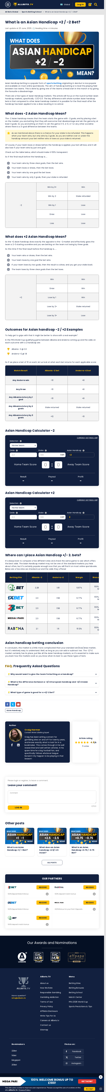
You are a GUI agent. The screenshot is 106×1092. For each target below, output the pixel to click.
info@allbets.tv (19, 998)
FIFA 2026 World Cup (78, 1002)
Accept (89, 1089)
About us (44, 983)
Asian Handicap (14, 710)
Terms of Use (46, 1002)
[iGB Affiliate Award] (22, 957)
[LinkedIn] (18, 745)
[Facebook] (7, 704)
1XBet (14, 1055)
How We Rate (46, 988)
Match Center (75, 997)
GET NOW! (87, 1081)
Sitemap (44, 1029)
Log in (80, 4)
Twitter (78, 1057)
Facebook (76, 1051)
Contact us (45, 1025)
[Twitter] (13, 704)
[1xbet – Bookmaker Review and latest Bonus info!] (47, 909)
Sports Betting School (32, 12)
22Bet (14, 1050)
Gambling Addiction (49, 997)
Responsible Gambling (50, 992)
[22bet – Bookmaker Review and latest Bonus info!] (47, 894)
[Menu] (8, 4)
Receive (43, 887)
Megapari (16, 1060)
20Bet (14, 1064)
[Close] (101, 1077)
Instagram (76, 1063)
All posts (51, 863)
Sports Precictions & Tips (80, 1006)
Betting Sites (75, 983)
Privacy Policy (46, 1006)
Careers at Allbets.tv (49, 1020)
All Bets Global (11, 12)
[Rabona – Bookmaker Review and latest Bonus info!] (94, 894)
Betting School (75, 992)
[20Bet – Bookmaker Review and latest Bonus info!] (47, 924)
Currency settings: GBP (87, 438)
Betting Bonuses (76, 988)
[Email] (18, 704)
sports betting (54, 83)
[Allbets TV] (24, 4)
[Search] (96, 4)
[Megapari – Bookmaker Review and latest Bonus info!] (94, 909)
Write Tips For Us (48, 1015)
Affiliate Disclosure (49, 1011)
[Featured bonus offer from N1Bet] (90, 4)
